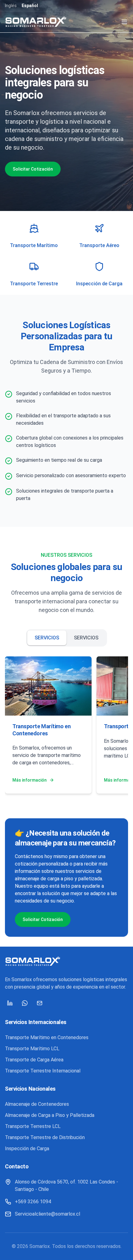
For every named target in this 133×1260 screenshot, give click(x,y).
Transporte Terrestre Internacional (42, 1071)
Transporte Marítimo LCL (32, 1048)
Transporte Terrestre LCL (33, 1126)
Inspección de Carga (27, 1148)
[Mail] (40, 1003)
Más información (29, 780)
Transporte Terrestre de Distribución (45, 1137)
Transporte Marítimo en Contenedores (46, 1037)
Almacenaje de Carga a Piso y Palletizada (49, 1115)
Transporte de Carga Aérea (34, 1060)
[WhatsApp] (25, 1003)
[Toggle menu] (124, 22)
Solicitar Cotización (33, 169)
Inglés (11, 5)
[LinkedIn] (10, 1003)
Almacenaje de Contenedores (37, 1104)
